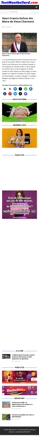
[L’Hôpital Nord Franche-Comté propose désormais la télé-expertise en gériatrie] (6, 356)
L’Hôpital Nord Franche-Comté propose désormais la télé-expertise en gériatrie (23, 357)
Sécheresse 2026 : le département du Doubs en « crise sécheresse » (22, 404)
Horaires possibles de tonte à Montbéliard (23, 416)
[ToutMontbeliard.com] (19, 4)
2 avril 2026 (16, 419)
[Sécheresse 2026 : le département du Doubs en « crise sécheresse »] (6, 405)
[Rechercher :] (19, 12)
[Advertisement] (19, 173)
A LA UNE (19, 351)
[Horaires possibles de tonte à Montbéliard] (6, 417)
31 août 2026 (16, 361)
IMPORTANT (19, 398)
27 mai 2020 (7, 27)
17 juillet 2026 (17, 408)
